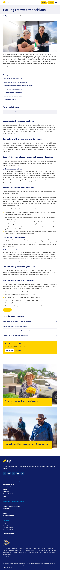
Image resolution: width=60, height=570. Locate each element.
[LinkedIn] (9, 473)
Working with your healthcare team (13, 96)
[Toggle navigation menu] (56, 2)
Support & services (7, 487)
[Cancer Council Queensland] (30, 461)
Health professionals (8, 494)
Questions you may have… (10, 99)
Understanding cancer (8, 484)
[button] (44, 2)
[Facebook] (4, 473)
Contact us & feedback (8, 533)
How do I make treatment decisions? (13, 89)
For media (5, 511)
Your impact (6, 508)
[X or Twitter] (22, 473)
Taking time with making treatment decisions (15, 82)
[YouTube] (18, 473)
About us (5, 504)
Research (5, 489)
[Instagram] (13, 473)
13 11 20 (5, 523)
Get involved (6, 491)
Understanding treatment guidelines (13, 92)
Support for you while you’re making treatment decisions (18, 85)
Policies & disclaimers (8, 515)
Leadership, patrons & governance (11, 506)
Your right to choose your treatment (13, 78)
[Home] (3, 16)
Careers (5, 513)
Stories (4, 496)
